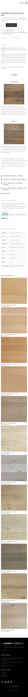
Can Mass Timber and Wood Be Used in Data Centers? (11, 662)
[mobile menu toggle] (20, 3)
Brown (4, 32)
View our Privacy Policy (14, 689)
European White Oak (9, 30)
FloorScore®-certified (21, 214)
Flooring (13, 32)
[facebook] (2, 682)
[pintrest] (5, 682)
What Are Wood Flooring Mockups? (8, 665)
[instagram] (8, 682)
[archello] (11, 682)
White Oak (10, 33)
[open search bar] (23, 3)
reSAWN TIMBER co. (15, 686)
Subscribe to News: (4, 649)
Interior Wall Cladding (19, 32)
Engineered (8, 32)
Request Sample (11, 25)
